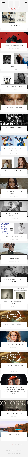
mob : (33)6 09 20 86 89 (14, 455)
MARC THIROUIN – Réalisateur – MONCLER (14, 280)
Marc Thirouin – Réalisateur (14, 324)
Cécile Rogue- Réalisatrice (14, 413)
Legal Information (14, 448)
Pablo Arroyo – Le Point (14, 25)
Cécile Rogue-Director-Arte (14, 45)
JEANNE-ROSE (14, 66)
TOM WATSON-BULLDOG (14, 128)
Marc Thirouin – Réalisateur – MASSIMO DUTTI (14, 192)
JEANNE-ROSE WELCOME (13, 87)
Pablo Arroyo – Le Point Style (14, 171)
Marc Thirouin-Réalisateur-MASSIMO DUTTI (14, 215)
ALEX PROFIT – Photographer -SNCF (14, 435)
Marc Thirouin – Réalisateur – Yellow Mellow (14, 258)
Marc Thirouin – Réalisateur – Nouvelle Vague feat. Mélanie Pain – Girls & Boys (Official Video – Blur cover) (14, 390)
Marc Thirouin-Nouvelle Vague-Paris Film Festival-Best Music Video (14, 367)
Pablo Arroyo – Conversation (14, 236)
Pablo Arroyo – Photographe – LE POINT (13, 302)
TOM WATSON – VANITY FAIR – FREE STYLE (14, 149)
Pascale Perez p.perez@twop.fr (14, 453)
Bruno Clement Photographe (14, 344)
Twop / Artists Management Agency (4, 2)
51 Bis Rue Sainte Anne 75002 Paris (14, 450)
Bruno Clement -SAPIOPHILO (14, 107)
